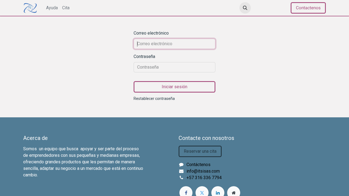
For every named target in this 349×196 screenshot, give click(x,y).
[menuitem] (52, 7)
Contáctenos (198, 164)
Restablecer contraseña (154, 98)
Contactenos (308, 7)
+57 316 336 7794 (204, 177)
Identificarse (272, 7)
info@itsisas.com (203, 171)
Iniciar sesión (174, 86)
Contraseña (144, 56)
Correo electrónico (151, 33)
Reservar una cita (200, 151)
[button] (245, 8)
